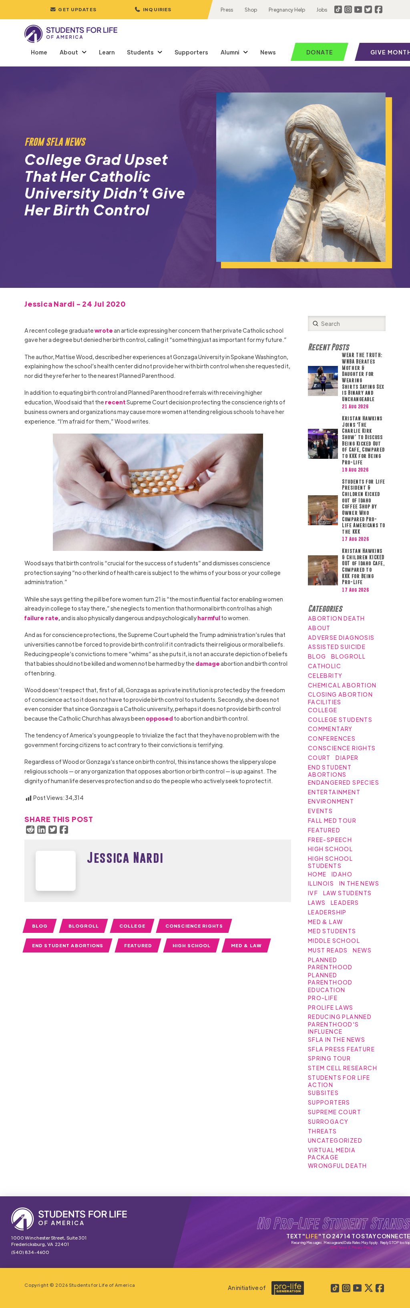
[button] (153, 9)
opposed (159, 718)
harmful (208, 617)
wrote (103, 330)
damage (207, 663)
